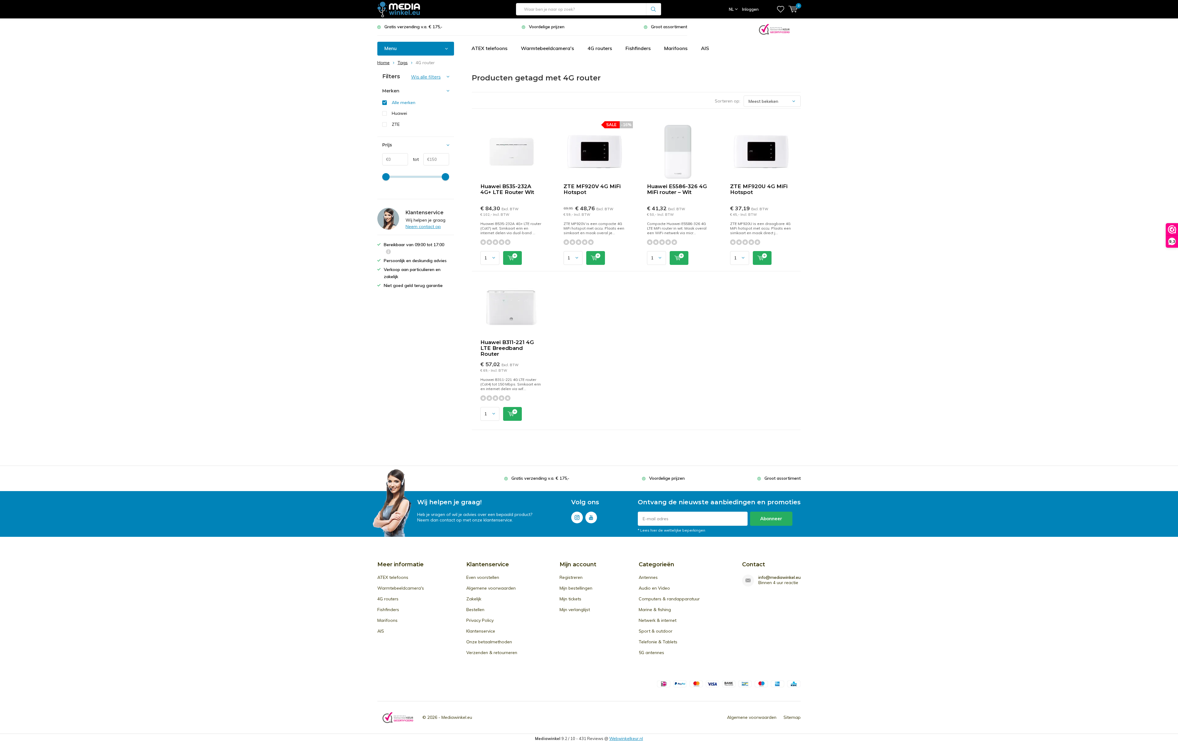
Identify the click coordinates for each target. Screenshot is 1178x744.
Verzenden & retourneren (491, 652)
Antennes (648, 577)
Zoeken (653, 9)
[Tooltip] (388, 252)
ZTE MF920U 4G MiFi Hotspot (758, 189)
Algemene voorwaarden (491, 588)
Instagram (577, 517)
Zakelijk (473, 599)
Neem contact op (423, 226)
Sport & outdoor (655, 631)
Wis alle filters (426, 77)
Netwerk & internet (657, 620)
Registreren (571, 577)
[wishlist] (780, 9)
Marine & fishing (655, 609)
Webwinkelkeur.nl (626, 738)
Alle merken (403, 102)
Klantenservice (480, 631)
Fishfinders (638, 48)
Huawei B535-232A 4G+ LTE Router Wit (507, 189)
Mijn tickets (570, 599)
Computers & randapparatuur (669, 599)
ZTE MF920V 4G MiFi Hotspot (592, 189)
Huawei (399, 113)
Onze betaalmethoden (489, 642)
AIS (705, 48)
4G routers (599, 48)
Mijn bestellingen (576, 588)
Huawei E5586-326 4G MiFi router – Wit (677, 189)
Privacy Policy (480, 620)
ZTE (396, 124)
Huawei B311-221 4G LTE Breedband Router (507, 348)
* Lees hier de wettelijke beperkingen (671, 530)
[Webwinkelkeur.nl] (774, 28)
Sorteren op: (727, 101)
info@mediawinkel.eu (779, 577)
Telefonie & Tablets (658, 642)
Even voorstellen (482, 577)
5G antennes (651, 652)
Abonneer (771, 518)
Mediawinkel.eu (456, 717)
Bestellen (475, 609)
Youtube (591, 517)
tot (413, 159)
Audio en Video (654, 588)
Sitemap (792, 717)
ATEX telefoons (489, 48)
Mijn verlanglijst (575, 609)
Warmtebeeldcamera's (547, 48)
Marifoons (675, 48)
